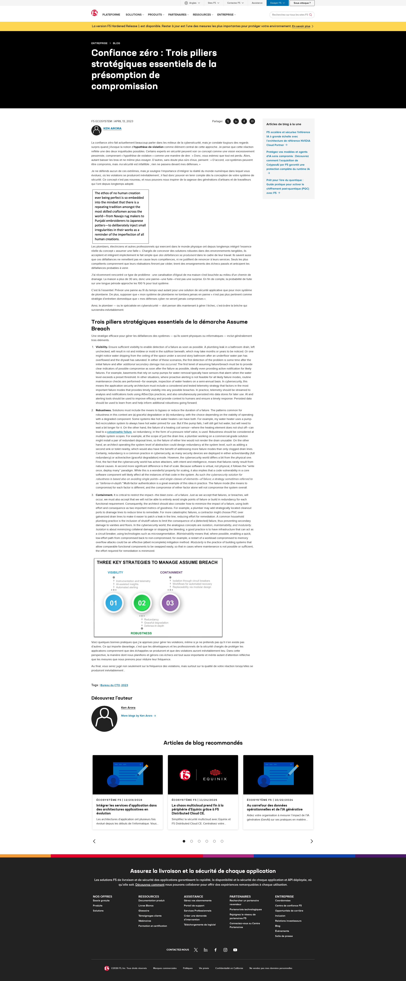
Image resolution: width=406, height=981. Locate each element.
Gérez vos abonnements (198, 900)
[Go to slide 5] (214, 841)
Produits (97, 905)
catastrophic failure (119, 432)
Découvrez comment (149, 885)
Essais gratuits (101, 900)
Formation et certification (152, 926)
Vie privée (204, 968)
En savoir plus (301, 26)
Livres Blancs (146, 905)
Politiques (188, 968)
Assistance (257, 3)
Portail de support (194, 905)
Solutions (98, 910)
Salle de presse (284, 936)
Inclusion (280, 915)
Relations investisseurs (288, 920)
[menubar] (203, 3)
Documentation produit (151, 900)
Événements (282, 931)
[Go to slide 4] (207, 841)
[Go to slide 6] (222, 841)
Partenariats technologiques (246, 909)
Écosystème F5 (184, 799)
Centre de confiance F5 (288, 905)
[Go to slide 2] (191, 841)
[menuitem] (192, 3)
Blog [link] (116, 43)
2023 (124, 685)
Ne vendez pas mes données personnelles (270, 968)
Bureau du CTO (110, 685)
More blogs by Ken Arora (136, 715)
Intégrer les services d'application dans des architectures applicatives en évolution (126, 809)
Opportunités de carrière (289, 910)
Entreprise (99, 43)
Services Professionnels (197, 910)
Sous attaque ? (302, 3)
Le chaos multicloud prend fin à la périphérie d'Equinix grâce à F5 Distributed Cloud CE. (197, 809)
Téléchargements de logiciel (200, 924)
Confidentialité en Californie (229, 968)
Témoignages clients (150, 915)
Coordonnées (283, 900)
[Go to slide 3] (199, 841)
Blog (277, 926)
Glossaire (143, 910)
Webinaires (144, 920)
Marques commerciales (165, 968)
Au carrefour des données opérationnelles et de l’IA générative (275, 807)
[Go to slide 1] (184, 841)
